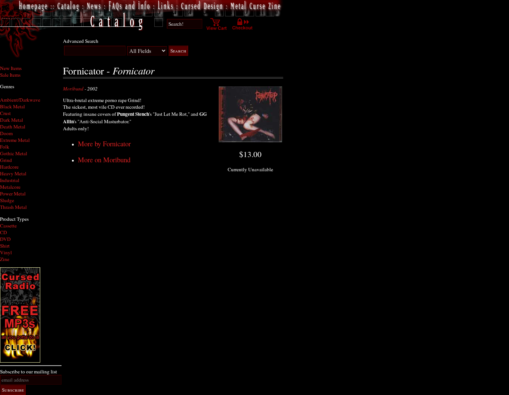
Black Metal (12, 106)
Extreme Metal (15, 140)
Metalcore (10, 187)
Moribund (73, 88)
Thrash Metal (13, 207)
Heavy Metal (13, 173)
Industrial (9, 180)
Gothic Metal (13, 153)
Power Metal (13, 193)
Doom (6, 133)
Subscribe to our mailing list (28, 371)
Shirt (5, 245)
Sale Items (10, 74)
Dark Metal (11, 120)
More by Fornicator (104, 143)
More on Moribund (104, 159)
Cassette (8, 225)
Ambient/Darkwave (20, 99)
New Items (11, 68)
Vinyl (6, 252)
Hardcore (9, 166)
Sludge (7, 200)
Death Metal (12, 126)
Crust (5, 113)
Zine (4, 259)
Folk (4, 146)
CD (3, 232)
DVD (5, 239)
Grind (6, 160)
